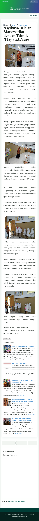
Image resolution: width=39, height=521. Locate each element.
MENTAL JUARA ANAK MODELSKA (23, 346)
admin (13, 25)
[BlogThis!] (6, 339)
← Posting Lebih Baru (8, 443)
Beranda (32, 443)
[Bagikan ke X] (8, 339)
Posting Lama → (21, 443)
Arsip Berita (34, 1)
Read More (29, 359)
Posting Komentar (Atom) (17, 501)
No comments (23, 25)
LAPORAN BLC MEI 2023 (19, 363)
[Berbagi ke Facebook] (10, 339)
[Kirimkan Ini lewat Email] (4, 339)
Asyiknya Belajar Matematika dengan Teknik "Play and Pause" (17, 33)
